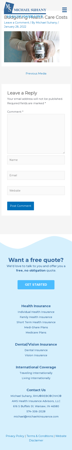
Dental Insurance (36, 350)
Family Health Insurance (36, 317)
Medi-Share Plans (36, 327)
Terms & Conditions (40, 436)
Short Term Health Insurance (36, 322)
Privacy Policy (15, 436)
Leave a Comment (16, 22)
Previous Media (36, 73)
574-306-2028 (36, 411)
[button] (36, 284)
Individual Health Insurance (36, 312)
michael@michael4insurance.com (36, 416)
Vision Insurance (36, 355)
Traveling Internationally (36, 373)
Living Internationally (36, 378)
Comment (15, 111)
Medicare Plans (36, 332)
